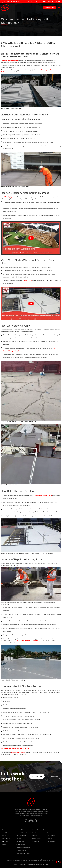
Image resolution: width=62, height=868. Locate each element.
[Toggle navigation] (59, 7)
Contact (4, 844)
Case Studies (6, 838)
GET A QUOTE (49, 7)
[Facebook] (25, 820)
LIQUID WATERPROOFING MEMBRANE (28, 641)
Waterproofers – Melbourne (15, 748)
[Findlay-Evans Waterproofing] (5, 7)
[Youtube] (36, 820)
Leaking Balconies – (21, 832)
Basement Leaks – (21, 841)
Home (4, 829)
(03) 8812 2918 (35, 860)
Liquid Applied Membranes (9, 60)
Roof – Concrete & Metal (23, 853)
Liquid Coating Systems (8, 197)
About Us (4, 832)
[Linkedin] (29, 820)
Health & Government (38, 829)
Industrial (34, 835)
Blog (48, 829)
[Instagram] (32, 820)
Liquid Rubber (27, 280)
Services (4, 835)
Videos (49, 832)
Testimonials (51, 841)
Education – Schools (37, 832)
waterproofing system (18, 752)
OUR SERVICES (53, 776)
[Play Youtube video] (31, 238)
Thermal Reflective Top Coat (43, 495)
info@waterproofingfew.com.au (17, 860)
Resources (5, 841)
